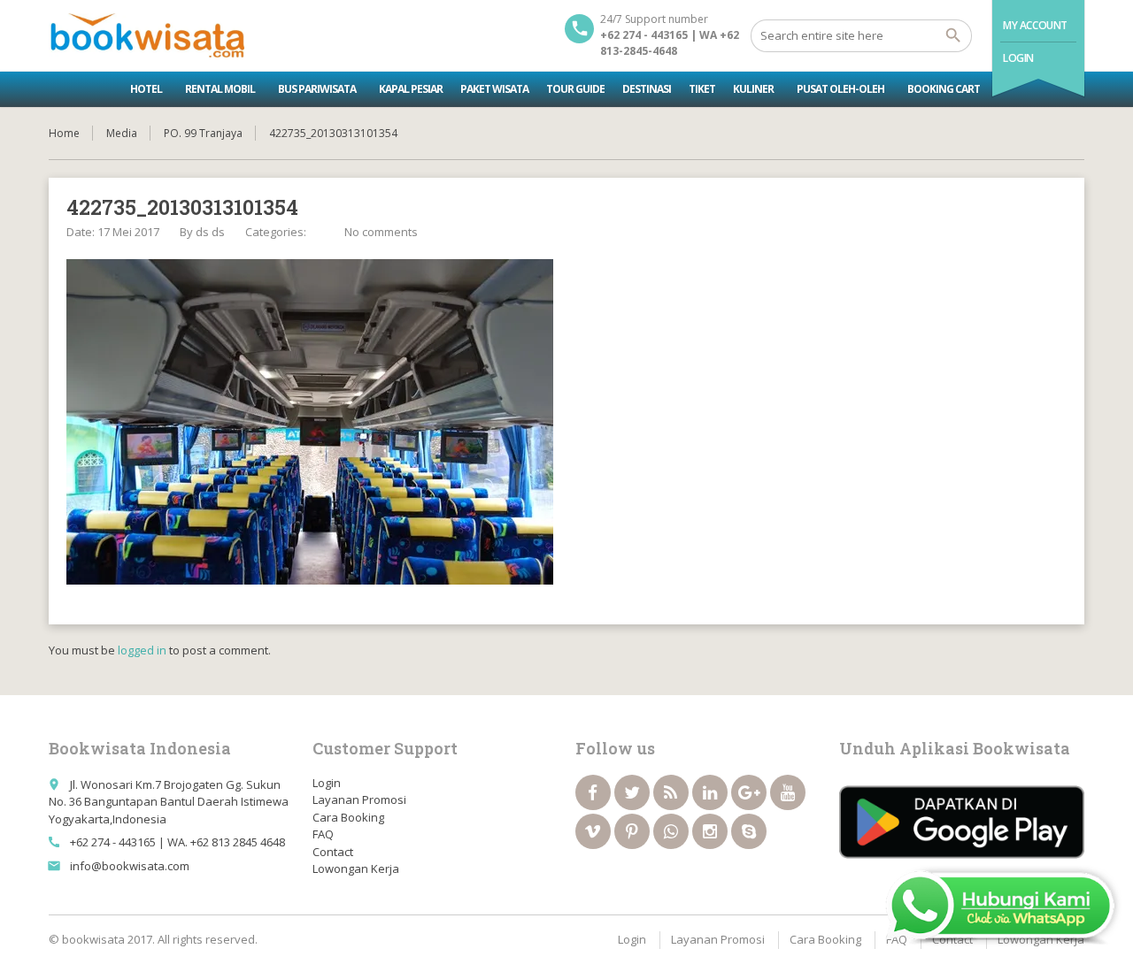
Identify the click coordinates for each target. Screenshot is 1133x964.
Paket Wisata (494, 88)
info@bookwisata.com (129, 866)
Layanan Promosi (359, 799)
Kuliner (753, 88)
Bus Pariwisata (317, 88)
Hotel (146, 88)
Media (121, 133)
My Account (1035, 25)
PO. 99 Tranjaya (203, 133)
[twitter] (632, 792)
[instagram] (710, 831)
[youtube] (787, 792)
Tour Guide (575, 88)
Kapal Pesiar (411, 88)
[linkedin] (710, 792)
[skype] (749, 831)
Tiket (702, 88)
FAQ (323, 834)
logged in (142, 650)
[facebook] (593, 792)
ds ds (210, 232)
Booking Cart (943, 88)
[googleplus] (749, 792)
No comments (381, 232)
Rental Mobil (220, 88)
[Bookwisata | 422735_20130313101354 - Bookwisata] (146, 35)
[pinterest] (632, 831)
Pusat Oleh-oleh (840, 88)
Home (64, 133)
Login (1018, 57)
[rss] (671, 792)
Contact (332, 852)
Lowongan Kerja (355, 868)
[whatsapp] (671, 831)
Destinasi (646, 88)
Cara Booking (348, 817)
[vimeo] (593, 831)
